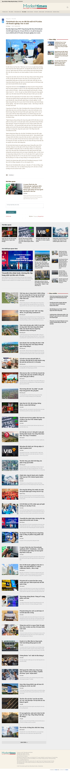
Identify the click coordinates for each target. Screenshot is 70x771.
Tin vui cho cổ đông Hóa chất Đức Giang (32, 727)
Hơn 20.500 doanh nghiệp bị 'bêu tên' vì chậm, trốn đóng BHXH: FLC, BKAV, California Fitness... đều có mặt (31, 566)
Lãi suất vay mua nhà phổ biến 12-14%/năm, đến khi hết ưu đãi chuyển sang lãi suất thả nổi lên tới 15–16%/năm (32, 360)
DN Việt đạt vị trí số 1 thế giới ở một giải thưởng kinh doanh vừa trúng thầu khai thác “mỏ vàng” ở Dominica (32, 433)
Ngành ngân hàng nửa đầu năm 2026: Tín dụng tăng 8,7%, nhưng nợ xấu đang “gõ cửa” (63, 254)
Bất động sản (48, 11)
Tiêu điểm (11, 11)
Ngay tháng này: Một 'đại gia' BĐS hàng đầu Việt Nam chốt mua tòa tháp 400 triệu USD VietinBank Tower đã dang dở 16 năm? (61, 54)
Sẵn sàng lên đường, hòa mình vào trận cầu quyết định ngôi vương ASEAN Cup (32, 490)
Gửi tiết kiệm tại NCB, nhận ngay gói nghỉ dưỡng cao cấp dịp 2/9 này (32, 505)
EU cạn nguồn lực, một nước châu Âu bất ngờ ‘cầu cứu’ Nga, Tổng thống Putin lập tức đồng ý (32, 714)
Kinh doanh (30, 11)
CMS (57, 769)
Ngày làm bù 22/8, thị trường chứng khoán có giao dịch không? (9, 240)
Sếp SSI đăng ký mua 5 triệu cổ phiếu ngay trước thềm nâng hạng (58, 309)
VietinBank (22, 86)
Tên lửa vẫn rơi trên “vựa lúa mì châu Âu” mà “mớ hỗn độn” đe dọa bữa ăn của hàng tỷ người (32, 700)
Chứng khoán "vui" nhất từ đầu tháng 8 (32, 655)
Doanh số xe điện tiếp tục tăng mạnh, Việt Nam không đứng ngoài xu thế (31, 642)
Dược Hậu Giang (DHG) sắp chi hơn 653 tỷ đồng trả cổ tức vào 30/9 (32, 685)
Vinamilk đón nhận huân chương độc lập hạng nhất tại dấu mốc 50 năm (17, 274)
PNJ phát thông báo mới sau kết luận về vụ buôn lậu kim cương (32, 611)
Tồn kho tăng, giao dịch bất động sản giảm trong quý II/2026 (31, 461)
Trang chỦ (5, 11)
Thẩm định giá (17, 11)
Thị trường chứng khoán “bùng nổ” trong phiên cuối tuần (32, 597)
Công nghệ (41, 11)
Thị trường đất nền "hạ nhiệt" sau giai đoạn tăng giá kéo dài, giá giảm (31, 389)
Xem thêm (23, 742)
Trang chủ (8, 18)
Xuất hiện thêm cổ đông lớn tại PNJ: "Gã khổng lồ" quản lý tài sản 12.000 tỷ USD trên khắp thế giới (59, 316)
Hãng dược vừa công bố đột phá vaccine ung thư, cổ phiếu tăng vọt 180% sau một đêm (59, 322)
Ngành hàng (56, 11)
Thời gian (35, 216)
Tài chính (24, 11)
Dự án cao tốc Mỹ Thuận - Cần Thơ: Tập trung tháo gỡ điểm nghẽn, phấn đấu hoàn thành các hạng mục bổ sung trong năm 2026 (42, 264)
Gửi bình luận (11, 212)
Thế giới (36, 11)
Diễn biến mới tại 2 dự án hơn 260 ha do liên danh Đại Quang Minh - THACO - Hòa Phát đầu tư (42, 283)
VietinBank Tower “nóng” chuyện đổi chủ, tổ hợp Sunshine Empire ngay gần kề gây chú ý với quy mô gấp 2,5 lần (61, 45)
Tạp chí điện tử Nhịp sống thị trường (9, 1)
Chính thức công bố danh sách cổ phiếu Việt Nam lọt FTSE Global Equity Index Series (60, 240)
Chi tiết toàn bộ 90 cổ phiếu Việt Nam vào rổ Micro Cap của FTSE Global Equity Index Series (26, 240)
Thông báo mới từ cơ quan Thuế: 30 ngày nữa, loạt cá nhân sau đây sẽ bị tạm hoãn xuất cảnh (32, 626)
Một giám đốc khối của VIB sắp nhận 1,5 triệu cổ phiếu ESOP (43, 240)
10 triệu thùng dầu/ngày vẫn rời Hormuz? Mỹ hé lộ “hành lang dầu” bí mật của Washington (63, 273)
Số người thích (41, 216)
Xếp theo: (31, 216)
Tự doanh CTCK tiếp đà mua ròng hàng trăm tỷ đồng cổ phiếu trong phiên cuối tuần (31, 534)
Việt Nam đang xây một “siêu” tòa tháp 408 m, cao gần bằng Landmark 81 (31, 311)
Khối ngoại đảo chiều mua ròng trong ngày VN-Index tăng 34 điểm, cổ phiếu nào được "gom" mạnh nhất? (31, 671)
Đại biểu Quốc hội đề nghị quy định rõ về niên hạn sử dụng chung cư (63, 280)
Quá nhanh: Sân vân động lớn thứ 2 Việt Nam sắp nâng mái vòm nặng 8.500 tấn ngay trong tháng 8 (32, 344)
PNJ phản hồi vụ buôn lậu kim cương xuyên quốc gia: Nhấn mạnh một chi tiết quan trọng (32, 582)
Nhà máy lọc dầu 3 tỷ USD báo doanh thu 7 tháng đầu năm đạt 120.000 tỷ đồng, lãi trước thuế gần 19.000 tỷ (32, 374)
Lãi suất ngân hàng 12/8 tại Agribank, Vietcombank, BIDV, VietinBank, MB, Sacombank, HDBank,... (61, 63)
